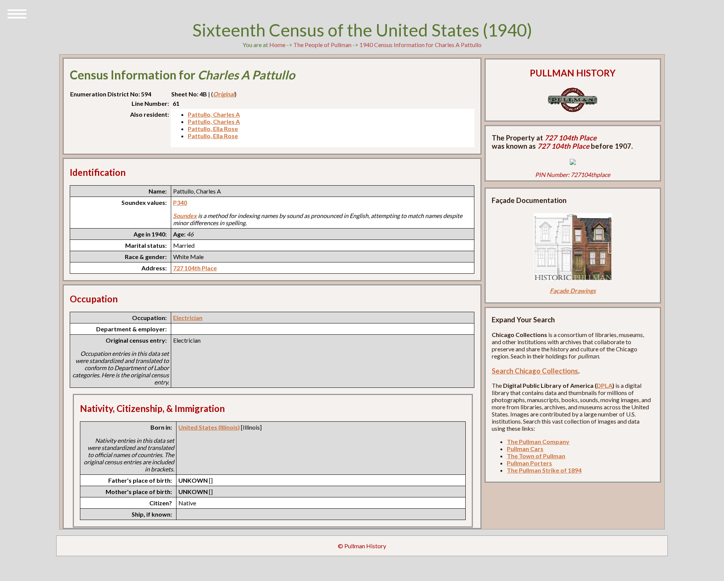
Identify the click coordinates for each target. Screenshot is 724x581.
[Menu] (17, 13)
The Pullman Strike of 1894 (544, 470)
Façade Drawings (573, 290)
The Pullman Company (538, 441)
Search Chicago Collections (535, 371)
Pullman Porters (529, 463)
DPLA (604, 385)
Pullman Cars (525, 448)
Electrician (187, 317)
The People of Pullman (322, 44)
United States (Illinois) (209, 427)
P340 (180, 202)
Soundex (185, 215)
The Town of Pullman (536, 455)
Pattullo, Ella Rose (213, 128)
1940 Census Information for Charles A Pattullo (420, 44)
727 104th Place (195, 267)
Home (277, 44)
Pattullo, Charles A (214, 114)
